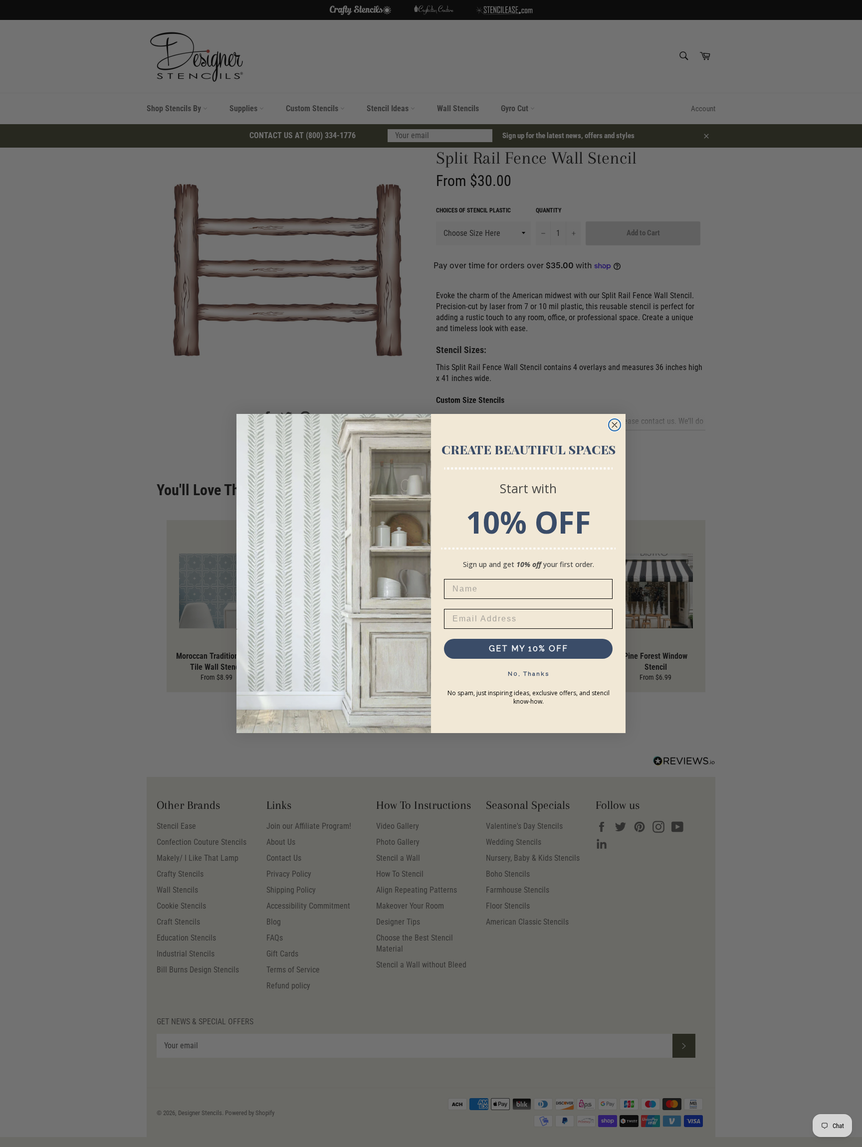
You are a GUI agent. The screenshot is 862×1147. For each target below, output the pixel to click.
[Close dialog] (615, 425)
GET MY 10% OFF (528, 648)
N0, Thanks (528, 673)
